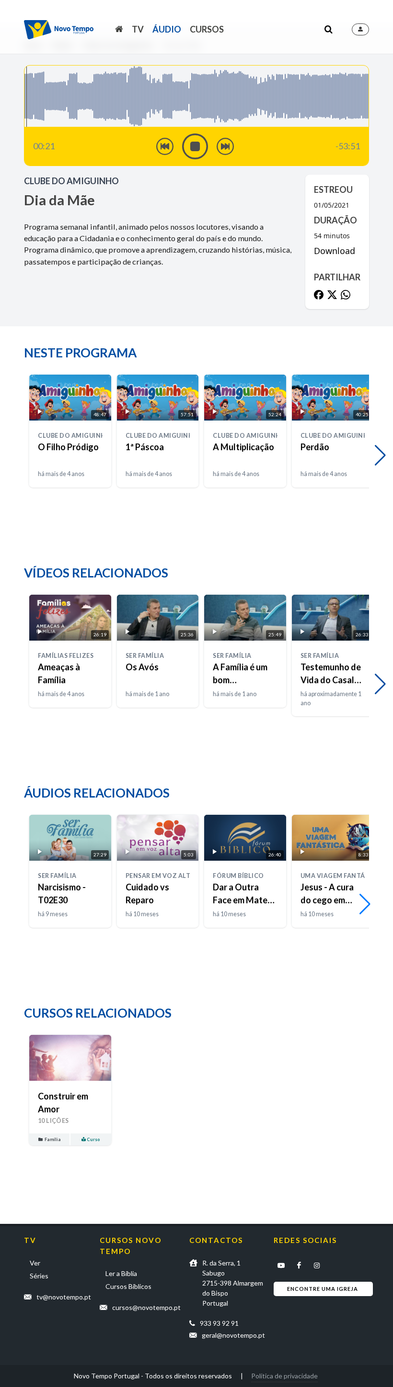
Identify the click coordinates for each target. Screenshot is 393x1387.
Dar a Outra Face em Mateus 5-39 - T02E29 (245, 900)
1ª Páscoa (145, 447)
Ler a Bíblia (121, 1273)
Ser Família (145, 655)
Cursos (207, 29)
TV (138, 29)
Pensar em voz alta (160, 875)
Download (334, 250)
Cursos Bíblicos (128, 1286)
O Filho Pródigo (68, 447)
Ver (35, 1263)
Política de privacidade (284, 1376)
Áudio (166, 29)
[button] (380, 455)
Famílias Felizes (65, 655)
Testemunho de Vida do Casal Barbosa (331, 680)
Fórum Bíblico (238, 875)
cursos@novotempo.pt (146, 1307)
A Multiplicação (243, 447)
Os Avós (142, 667)
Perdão (315, 447)
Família (52, 1139)
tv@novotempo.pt (63, 1297)
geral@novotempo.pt (233, 1335)
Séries (39, 1276)
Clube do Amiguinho (71, 181)
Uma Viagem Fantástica (343, 875)
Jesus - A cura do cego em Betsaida (327, 900)
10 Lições (53, 1120)
